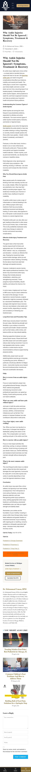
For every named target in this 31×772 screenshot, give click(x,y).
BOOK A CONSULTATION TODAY (15, 554)
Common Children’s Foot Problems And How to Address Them (15, 676)
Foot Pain (8, 52)
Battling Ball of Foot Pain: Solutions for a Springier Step (15, 702)
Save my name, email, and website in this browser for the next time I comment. (15, 750)
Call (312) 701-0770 (12, 578)
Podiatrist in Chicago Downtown (13, 541)
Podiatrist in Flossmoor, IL (11, 545)
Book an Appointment (13, 573)
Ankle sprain (7, 126)
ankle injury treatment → (13, 569)
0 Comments (19, 52)
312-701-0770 (13, 6)
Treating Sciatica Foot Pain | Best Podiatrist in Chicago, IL (15, 650)
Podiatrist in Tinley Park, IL (11, 548)
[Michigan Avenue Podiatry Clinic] (5, 6)
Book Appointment (23, 5)
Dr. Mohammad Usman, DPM (13, 46)
